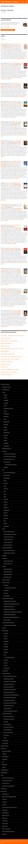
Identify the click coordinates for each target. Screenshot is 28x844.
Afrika (3, 392)
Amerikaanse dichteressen (10, 681)
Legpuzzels (4, 759)
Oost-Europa (5, 630)
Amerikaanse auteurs (9, 678)
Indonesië (6, 488)
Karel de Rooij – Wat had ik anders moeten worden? (12, 335)
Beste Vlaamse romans (9, 531)
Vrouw (4, 767)
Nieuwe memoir (4, 366)
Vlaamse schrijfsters (8, 537)
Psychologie (5, 823)
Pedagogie (4, 818)
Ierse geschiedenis (8, 574)
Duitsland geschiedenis (10, 587)
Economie (4, 799)
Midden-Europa (5, 582)
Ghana (5, 411)
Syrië (5, 520)
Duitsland (6, 585)
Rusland (6, 662)
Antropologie (5, 794)
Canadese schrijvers (7, 547)
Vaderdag (4, 764)
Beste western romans (9, 700)
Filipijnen (6, 483)
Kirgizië (5, 502)
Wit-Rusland (6, 668)
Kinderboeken (5, 756)
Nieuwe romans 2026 (5, 338)
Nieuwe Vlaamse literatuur (10, 534)
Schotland (6, 735)
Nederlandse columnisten (10, 601)
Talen (2, 775)
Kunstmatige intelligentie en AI (9, 807)
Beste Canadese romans (9, 550)
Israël (5, 494)
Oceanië (4, 628)
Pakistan (6, 512)
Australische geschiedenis (10, 454)
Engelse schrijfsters (8, 727)
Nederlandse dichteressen (10, 625)
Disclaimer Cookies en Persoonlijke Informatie (9, 840)
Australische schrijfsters (10, 456)
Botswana (6, 400)
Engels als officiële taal (7, 778)
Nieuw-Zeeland (7, 462)
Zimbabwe (6, 443)
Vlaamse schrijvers (8, 539)
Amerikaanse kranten (9, 687)
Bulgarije (6, 633)
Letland (5, 644)
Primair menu (26, 1)
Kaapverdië (6, 413)
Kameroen (6, 416)
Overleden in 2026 (6, 387)
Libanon (5, 504)
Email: (2, 27)
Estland (5, 636)
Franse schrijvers (8, 563)
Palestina (6, 515)
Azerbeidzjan (7, 478)
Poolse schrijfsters (9, 657)
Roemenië (6, 660)
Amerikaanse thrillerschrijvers (11, 695)
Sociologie (4, 826)
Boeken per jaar (4, 745)
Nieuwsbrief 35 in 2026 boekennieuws (9, 340)
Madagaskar (7, 421)
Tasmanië (6, 467)
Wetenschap (3, 791)
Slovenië (6, 593)
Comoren (6, 403)
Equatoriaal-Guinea (8, 408)
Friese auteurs (7, 620)
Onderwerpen (4, 772)
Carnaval (4, 753)
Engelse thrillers (8, 729)
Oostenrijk (6, 590)
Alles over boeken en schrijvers (10, 2)
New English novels (8, 732)
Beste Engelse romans (9, 716)
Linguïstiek (4, 810)
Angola (5, 397)
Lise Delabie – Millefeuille (6, 361)
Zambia (5, 440)
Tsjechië (5, 665)
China (5, 480)
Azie (3, 470)
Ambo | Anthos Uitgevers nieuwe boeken (10, 369)
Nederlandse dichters (9, 606)
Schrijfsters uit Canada (9, 553)
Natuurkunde (5, 812)
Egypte (5, 405)
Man (3, 762)
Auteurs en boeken (5, 384)
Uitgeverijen (4, 788)
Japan (5, 496)
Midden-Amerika (6, 579)
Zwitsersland (7, 595)
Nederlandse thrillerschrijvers (11, 617)
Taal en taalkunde (6, 828)
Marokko (6, 424)
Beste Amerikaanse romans (10, 697)
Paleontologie (5, 815)
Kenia (5, 419)
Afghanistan (7, 475)
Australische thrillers (9, 459)
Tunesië (5, 437)
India (5, 486)
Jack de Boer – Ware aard (6, 374)
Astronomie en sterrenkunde (9, 796)
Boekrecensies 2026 (5, 364)
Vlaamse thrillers (8, 542)
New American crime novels (10, 703)
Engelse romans (7, 724)
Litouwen (6, 646)
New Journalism (7, 708)
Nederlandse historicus (9, 609)
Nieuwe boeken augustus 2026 (7, 353)
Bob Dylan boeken (5, 351)
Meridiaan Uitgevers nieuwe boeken (9, 372)
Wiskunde (4, 834)
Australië (4, 451)
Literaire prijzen (4, 770)
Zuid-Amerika (5, 740)
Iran (5, 491)
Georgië (5, 638)
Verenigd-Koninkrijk (7, 713)
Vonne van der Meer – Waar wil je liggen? (10, 359)
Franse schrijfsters (8, 561)
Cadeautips (3, 748)
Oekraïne (6, 652)
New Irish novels (7, 577)
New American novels (9, 705)
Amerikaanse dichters (9, 684)
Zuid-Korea (6, 526)
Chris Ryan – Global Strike (7, 10)
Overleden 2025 (5, 389)
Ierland (4, 566)
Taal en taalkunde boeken (8, 786)
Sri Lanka (6, 518)
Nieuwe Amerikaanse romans (10, 711)
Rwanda (5, 429)
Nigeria (5, 427)
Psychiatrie (5, 820)
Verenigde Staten (6, 673)
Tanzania (6, 435)
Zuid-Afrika (6, 445)
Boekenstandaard (6, 751)
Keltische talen (5, 783)
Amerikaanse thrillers (9, 692)
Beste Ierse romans (8, 569)
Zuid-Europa (5, 743)
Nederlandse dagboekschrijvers (11, 604)
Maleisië (5, 507)
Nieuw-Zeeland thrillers (11, 464)
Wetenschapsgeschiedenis (8, 831)
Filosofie (4, 802)
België (3, 529)
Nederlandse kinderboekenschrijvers (13, 612)
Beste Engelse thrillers (9, 719)
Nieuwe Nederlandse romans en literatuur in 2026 (12, 348)
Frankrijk (4, 558)
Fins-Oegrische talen (7, 780)
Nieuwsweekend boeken (6, 343)
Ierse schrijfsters (8, 571)
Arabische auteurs (6, 448)
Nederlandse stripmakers (10, 614)
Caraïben (4, 555)
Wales (5, 737)
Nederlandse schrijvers (7, 598)
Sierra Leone (6, 432)
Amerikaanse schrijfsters (10, 689)
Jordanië (6, 499)
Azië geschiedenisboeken (9, 472)
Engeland (6, 721)
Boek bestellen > (4, 165)
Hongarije (6, 641)
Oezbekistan (6, 510)
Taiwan (5, 523)
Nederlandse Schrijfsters (8, 622)
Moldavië (6, 649)
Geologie (4, 804)
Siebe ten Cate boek (5, 346)
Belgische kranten (8, 545)
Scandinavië (5, 670)
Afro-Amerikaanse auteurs (10, 676)
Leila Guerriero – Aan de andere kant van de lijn (11, 356)
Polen (5, 654)
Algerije (5, 395)
